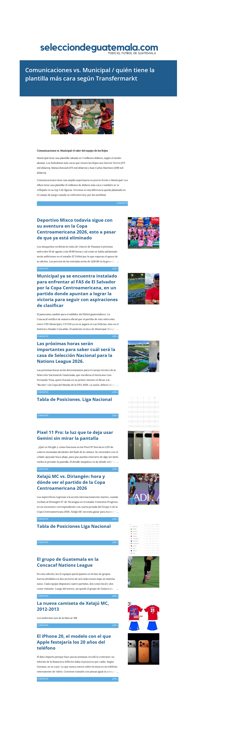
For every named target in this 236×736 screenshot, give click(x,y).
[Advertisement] (118, 17)
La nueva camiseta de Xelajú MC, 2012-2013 (73, 606)
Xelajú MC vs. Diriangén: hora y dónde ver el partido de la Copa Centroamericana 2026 (71, 482)
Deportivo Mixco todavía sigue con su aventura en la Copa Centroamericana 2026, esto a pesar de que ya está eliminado (76, 229)
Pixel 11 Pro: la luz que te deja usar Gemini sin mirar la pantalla (75, 435)
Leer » (115, 268)
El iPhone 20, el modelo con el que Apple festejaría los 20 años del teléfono (74, 642)
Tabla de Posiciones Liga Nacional (74, 526)
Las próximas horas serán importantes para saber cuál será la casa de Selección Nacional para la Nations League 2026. (76, 352)
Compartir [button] (121, 203)
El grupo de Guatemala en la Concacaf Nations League (68, 562)
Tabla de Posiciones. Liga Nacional (74, 399)
